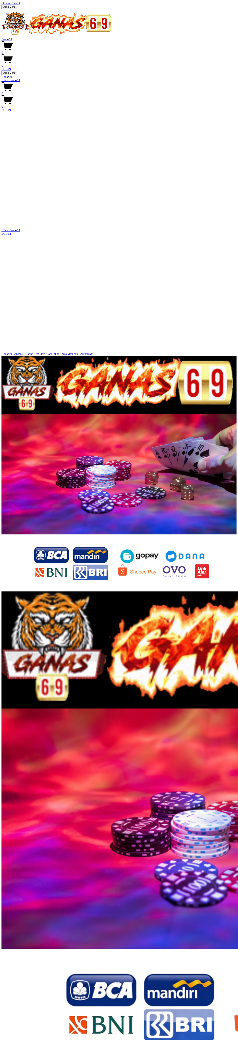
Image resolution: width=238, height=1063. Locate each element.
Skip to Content (10, 3)
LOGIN (6, 69)
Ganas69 (6, 39)
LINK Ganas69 (10, 80)
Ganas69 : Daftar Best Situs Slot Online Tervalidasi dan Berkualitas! (53, 354)
